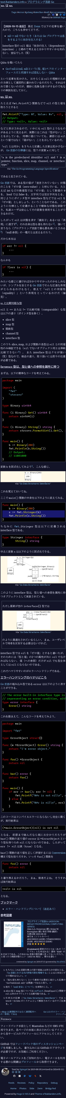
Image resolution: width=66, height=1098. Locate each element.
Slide (31, 1088)
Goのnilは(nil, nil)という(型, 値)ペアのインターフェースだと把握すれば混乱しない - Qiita (36, 70)
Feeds (11, 1082)
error (21, 12)
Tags (13, 12)
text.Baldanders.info (12, 2)
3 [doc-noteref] (1, 231)
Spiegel (30, 961)
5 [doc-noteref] (32, 465)
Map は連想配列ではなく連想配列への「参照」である (18, 1013)
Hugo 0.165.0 (23, 1093)
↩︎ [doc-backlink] (26, 975)
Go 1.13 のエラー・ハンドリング (54, 1013)
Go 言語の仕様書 (15, 150)
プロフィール (28, 1062)
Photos (23, 1088)
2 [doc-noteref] (53, 223)
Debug (54, 1082)
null (47, 12)
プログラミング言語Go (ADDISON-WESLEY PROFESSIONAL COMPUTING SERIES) (45, 924)
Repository (42, 1082)
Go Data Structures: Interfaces (35, 483)
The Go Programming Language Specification (35, 168)
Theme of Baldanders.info (48, 1093)
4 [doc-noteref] (18, 351)
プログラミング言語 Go (40, 2)
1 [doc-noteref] (16, 223)
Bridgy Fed (50, 1088)
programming (58, 12)
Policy (31, 1082)
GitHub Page (59, 17)
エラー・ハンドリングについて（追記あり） (31, 909)
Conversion (59, 853)
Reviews (21, 1082)
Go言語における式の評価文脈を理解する (27, 972)
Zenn (37, 26)
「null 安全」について (22, 986)
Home (13, 1088)
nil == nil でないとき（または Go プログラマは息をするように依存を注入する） (36, 37)
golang (29, 12)
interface (39, 12)
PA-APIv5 (60, 961)
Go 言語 (5, 183)
